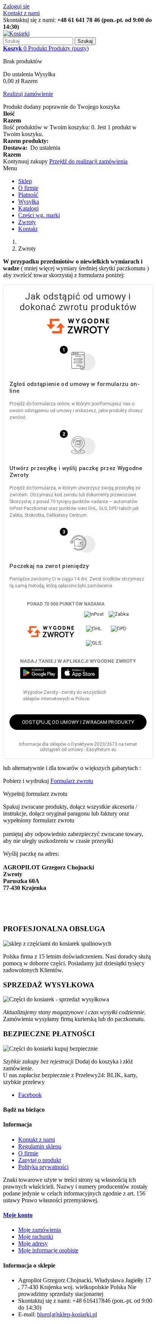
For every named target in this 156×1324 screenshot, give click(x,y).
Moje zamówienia (39, 1230)
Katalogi (28, 208)
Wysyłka (28, 201)
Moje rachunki (35, 1236)
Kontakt (27, 229)
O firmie (28, 188)
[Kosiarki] (16, 33)
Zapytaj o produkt (39, 1160)
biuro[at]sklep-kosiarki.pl (67, 1314)
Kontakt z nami (21, 13)
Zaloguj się (16, 6)
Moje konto (18, 1215)
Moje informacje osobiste (48, 1250)
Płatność (28, 194)
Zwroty (27, 222)
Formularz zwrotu (71, 781)
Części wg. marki (39, 215)
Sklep (25, 181)
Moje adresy (33, 1243)
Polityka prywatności (43, 1167)
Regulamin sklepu (39, 1146)
